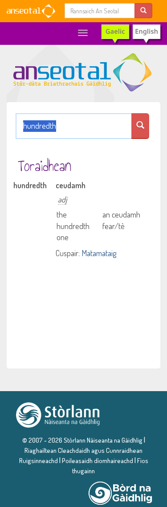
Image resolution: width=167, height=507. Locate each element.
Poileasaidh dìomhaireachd (97, 460)
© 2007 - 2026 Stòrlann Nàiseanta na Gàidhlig (82, 440)
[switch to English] (131, 34)
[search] (143, 10)
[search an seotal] (140, 126)
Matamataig (98, 253)
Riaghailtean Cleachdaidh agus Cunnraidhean (83, 450)
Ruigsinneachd (38, 460)
